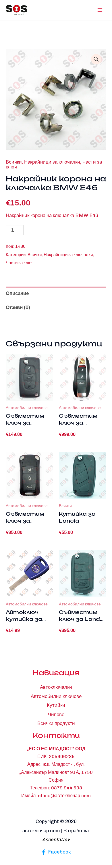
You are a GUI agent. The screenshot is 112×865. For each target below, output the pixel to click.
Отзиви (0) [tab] (18, 307)
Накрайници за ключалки (52, 162)
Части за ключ (20, 262)
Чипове (56, 714)
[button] (96, 59)
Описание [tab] (17, 293)
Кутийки (56, 705)
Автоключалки (56, 687)
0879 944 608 (66, 788)
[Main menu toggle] (100, 10)
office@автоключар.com (64, 795)
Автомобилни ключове (56, 696)
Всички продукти (56, 723)
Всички (14, 162)
